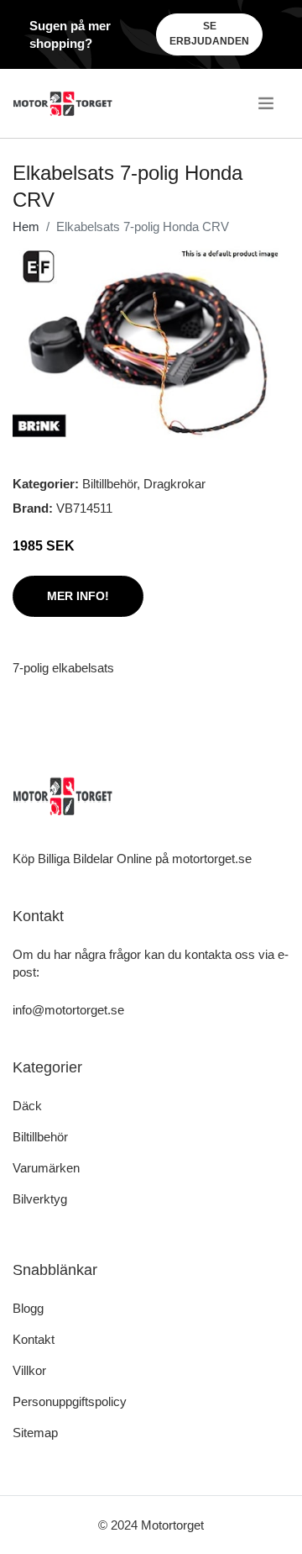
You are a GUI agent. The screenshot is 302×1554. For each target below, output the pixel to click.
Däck (27, 1105)
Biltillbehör (109, 484)
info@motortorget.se (68, 1010)
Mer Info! (78, 596)
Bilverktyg (40, 1199)
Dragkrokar (174, 484)
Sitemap (35, 1432)
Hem (26, 226)
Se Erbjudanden (209, 33)
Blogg (28, 1308)
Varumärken (46, 1168)
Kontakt (34, 1339)
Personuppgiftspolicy (70, 1401)
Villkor (29, 1370)
